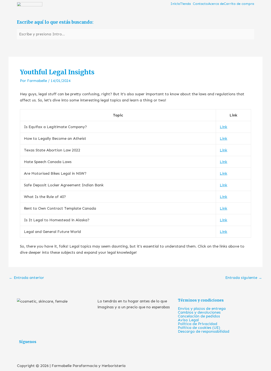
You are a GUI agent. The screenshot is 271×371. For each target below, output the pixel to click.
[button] (186, 4)
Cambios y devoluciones (199, 312)
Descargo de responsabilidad (203, 331)
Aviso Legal (188, 320)
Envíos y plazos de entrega (202, 308)
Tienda (185, 4)
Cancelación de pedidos (199, 316)
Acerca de (216, 4)
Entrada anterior (26, 278)
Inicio (175, 4)
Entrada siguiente (243, 278)
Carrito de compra (239, 4)
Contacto (200, 4)
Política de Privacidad (197, 324)
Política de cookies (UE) (199, 327)
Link (223, 127)
